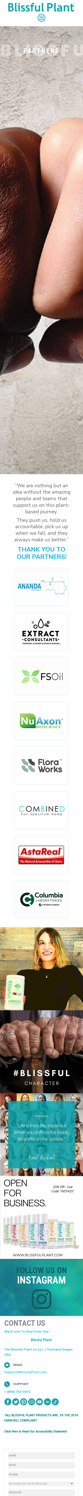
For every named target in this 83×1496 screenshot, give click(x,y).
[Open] (41, 968)
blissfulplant (40, 931)
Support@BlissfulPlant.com (25, 1372)
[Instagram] (78, 1005)
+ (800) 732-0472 (17, 1392)
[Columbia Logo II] (41, 917)
